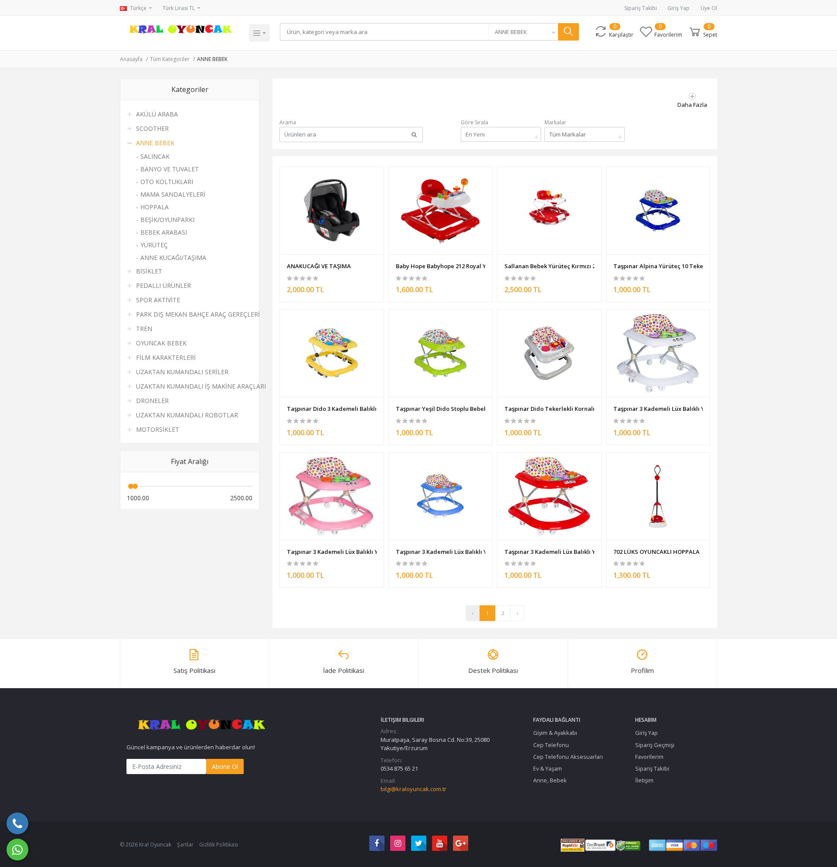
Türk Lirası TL (179, 8)
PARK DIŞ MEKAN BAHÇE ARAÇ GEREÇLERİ (198, 314)
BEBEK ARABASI (163, 232)
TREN (144, 328)
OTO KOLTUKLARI (166, 181)
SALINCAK (155, 156)
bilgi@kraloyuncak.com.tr (413, 789)
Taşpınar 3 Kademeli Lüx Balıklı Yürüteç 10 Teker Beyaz (658, 409)
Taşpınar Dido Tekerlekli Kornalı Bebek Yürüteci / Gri (549, 409)
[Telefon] (17, 823)
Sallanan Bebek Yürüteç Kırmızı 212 (549, 266)
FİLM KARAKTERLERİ (166, 357)
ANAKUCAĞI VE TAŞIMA (319, 266)
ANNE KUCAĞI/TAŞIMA (173, 257)
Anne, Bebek (550, 780)
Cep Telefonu (551, 745)
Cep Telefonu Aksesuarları (568, 757)
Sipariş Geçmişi (654, 745)
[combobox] (523, 32)
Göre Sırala (474, 122)
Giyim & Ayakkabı (555, 733)
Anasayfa (131, 59)
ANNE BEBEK (212, 59)
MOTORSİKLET (157, 429)
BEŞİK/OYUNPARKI (167, 219)
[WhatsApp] (17, 849)
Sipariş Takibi (640, 8)
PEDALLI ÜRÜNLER (163, 285)
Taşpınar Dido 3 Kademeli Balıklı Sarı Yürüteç (332, 409)
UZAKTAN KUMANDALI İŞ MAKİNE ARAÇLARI (201, 386)
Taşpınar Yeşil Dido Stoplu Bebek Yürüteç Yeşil (441, 409)
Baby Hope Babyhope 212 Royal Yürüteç (441, 266)
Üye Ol (709, 8)
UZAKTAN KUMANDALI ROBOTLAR (187, 415)
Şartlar (185, 844)
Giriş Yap (678, 8)
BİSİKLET (149, 271)
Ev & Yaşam (547, 768)
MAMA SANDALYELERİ (172, 194)
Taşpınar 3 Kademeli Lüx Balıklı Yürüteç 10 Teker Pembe (332, 552)
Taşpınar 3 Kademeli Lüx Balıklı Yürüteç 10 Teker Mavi (441, 552)
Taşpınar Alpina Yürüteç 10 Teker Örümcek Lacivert (658, 266)
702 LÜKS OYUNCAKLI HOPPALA (656, 552)
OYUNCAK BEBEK (161, 343)
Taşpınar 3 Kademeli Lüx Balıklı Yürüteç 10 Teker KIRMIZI (549, 552)
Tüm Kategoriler (170, 59)
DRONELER (152, 400)
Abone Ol (225, 766)
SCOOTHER (152, 128)
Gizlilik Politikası (218, 844)
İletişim (644, 780)
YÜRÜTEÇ (154, 245)
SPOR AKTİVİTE (158, 300)
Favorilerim (649, 757)
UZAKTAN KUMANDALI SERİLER (182, 372)
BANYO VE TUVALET (169, 169)
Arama (287, 122)
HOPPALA (154, 207)
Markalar (555, 122)
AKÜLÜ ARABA (157, 114)
